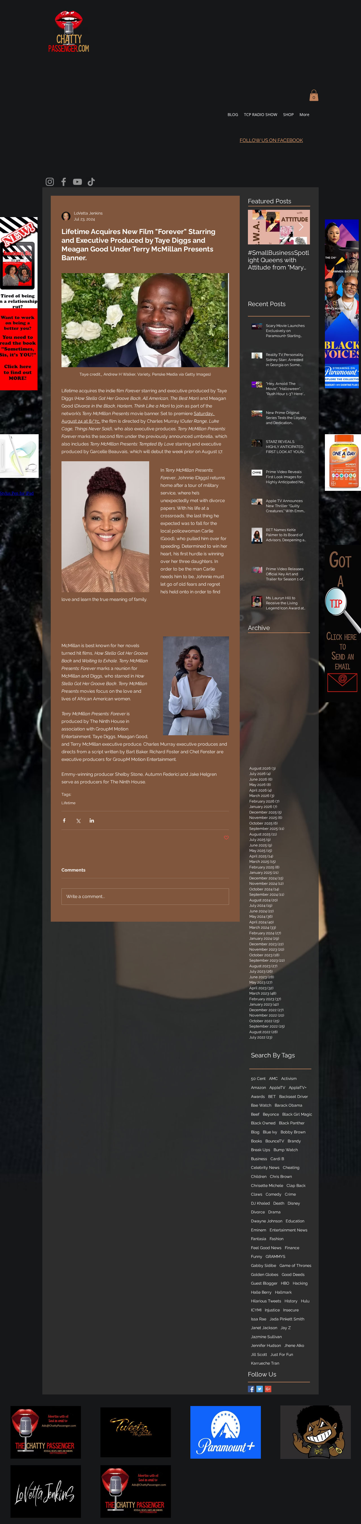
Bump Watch (286, 1150)
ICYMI (256, 1310)
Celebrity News (265, 1167)
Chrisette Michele (267, 1185)
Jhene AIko (294, 1345)
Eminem (258, 1230)
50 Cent (258, 1078)
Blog (255, 1132)
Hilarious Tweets (266, 1301)
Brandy (294, 1141)
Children (259, 1176)
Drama (274, 1212)
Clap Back (296, 1185)
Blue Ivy (270, 1132)
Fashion (276, 1238)
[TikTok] (91, 181)
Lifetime (68, 803)
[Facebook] (63, 181)
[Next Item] (300, 227)
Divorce (258, 1212)
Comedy (273, 1194)
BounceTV (274, 1141)
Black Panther (292, 1123)
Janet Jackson (264, 1327)
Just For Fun (281, 1354)
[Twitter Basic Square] (259, 1389)
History (291, 1301)
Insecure (291, 1310)
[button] (314, 95)
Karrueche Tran (265, 1363)
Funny (256, 1256)
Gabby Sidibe (263, 1265)
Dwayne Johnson (266, 1221)
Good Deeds (293, 1274)
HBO (285, 1283)
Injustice (272, 1310)
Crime (290, 1194)
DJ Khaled (260, 1203)
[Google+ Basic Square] (268, 1389)
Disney (294, 1203)
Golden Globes (264, 1274)
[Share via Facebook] (64, 820)
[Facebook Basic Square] (251, 1389)
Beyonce (271, 1114)
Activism (289, 1078)
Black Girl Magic (297, 1114)
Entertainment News (288, 1230)
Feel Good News (266, 1248)
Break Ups (260, 1150)
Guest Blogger (264, 1283)
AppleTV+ (298, 1087)
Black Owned (263, 1123)
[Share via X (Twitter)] (78, 820)
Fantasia (258, 1238)
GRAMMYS (275, 1256)
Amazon (258, 1087)
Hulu (305, 1301)
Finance (292, 1248)
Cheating (291, 1167)
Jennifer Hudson (266, 1345)
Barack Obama (288, 1105)
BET (272, 1096)
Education (295, 1221)
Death (278, 1203)
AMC (273, 1078)
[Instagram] (49, 181)
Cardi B (277, 1159)
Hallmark (283, 1292)
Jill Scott (259, 1354)
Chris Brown (281, 1176)
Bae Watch (261, 1105)
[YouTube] (77, 181)
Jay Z (286, 1327)
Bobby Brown (293, 1132)
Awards (258, 1096)
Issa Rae (258, 1319)
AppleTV (277, 1087)
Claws (256, 1194)
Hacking (300, 1283)
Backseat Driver (293, 1096)
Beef (255, 1114)
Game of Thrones (295, 1265)
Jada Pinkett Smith (287, 1319)
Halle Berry (261, 1292)
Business (259, 1159)
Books (256, 1141)
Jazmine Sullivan (266, 1336)
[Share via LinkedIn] (91, 820)
